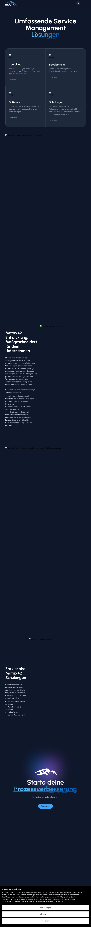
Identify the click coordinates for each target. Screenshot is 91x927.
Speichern (46, 921)
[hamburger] (84, 3)
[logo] (11, 3)
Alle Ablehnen (45, 914)
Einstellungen (45, 907)
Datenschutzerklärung (55, 901)
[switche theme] (78, 3)
